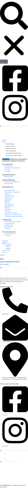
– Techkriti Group (12, 487)
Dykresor (8, 246)
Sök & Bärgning (10, 144)
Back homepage (4, 264)
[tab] (5, 159)
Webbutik (5, 242)
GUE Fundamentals (11, 151)
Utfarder (8, 248)
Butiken (4, 140)
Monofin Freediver (11, 148)
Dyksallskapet (6, 250)
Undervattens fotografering (13, 153)
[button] (14, 16)
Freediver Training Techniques (14, 155)
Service (4, 252)
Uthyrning (5, 240)
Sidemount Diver (10, 146)
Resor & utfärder (6, 244)
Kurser (4, 142)
